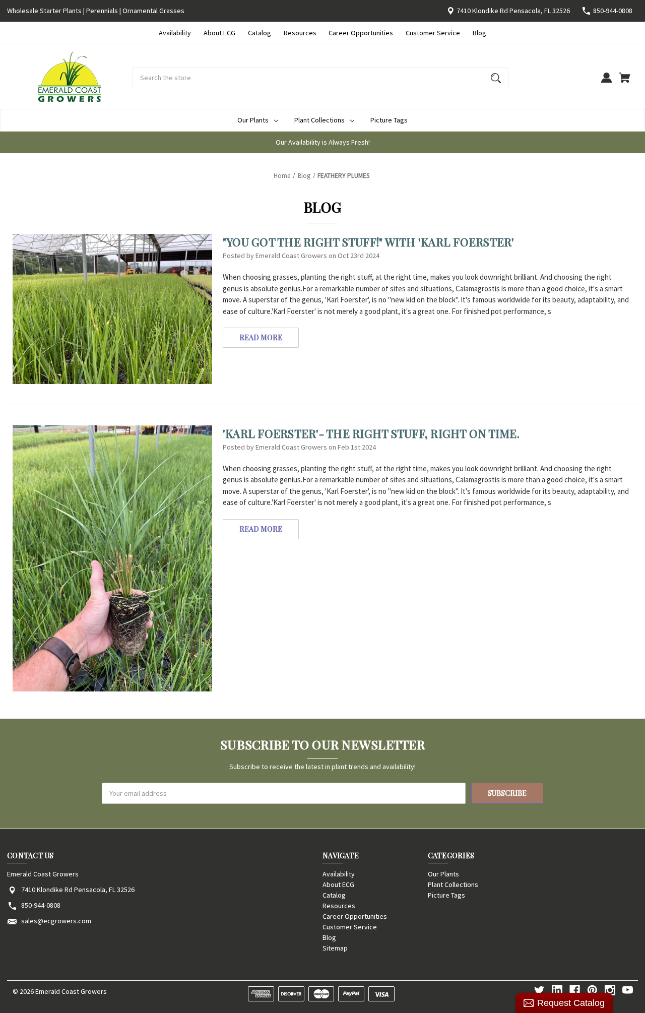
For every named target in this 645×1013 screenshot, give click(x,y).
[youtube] (627, 990)
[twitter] (539, 990)
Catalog (259, 32)
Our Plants (253, 119)
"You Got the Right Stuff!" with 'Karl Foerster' (368, 241)
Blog (479, 32)
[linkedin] (557, 990)
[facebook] (574, 990)
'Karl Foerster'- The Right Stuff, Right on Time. (371, 433)
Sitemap (335, 948)
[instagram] (610, 990)
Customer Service (433, 32)
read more (260, 337)
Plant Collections (319, 119)
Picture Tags (389, 119)
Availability (175, 32)
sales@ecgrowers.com (56, 920)
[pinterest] (592, 990)
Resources (300, 32)
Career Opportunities (361, 32)
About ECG (219, 32)
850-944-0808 (612, 10)
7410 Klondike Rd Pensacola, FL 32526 (513, 10)
